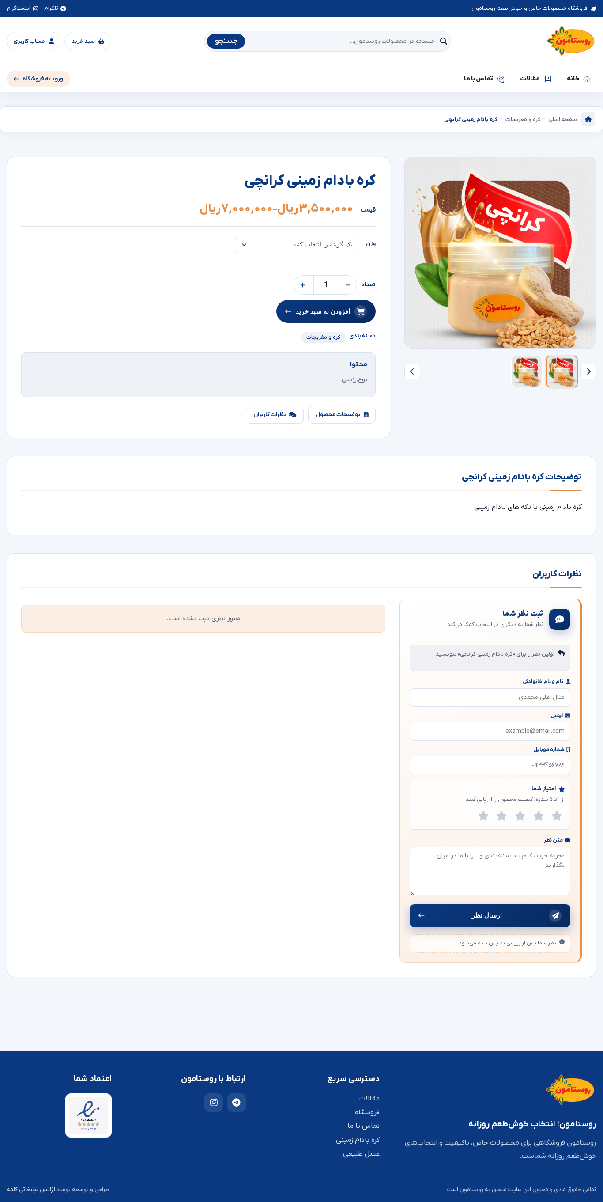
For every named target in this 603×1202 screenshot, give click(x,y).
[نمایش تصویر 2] (527, 371)
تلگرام (51, 8)
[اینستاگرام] (213, 1102)
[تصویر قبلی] (588, 371)
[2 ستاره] (502, 816)
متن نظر (553, 840)
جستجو (226, 41)
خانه (573, 79)
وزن (371, 243)
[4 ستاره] (538, 816)
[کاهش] (348, 285)
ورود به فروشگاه (43, 79)
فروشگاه (367, 1112)
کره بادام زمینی (358, 1140)
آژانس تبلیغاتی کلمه (31, 1189)
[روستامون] (570, 41)
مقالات (530, 79)
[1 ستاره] (483, 816)
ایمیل (556, 715)
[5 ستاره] (557, 816)
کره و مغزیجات (323, 337)
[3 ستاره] (520, 816)
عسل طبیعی (361, 1153)
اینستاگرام (18, 8)
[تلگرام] (236, 1102)
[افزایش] (303, 285)
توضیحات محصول (338, 414)
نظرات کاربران (269, 414)
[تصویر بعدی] (412, 371)
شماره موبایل (548, 749)
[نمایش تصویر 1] (562, 371)
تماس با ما (479, 79)
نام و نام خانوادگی (543, 681)
